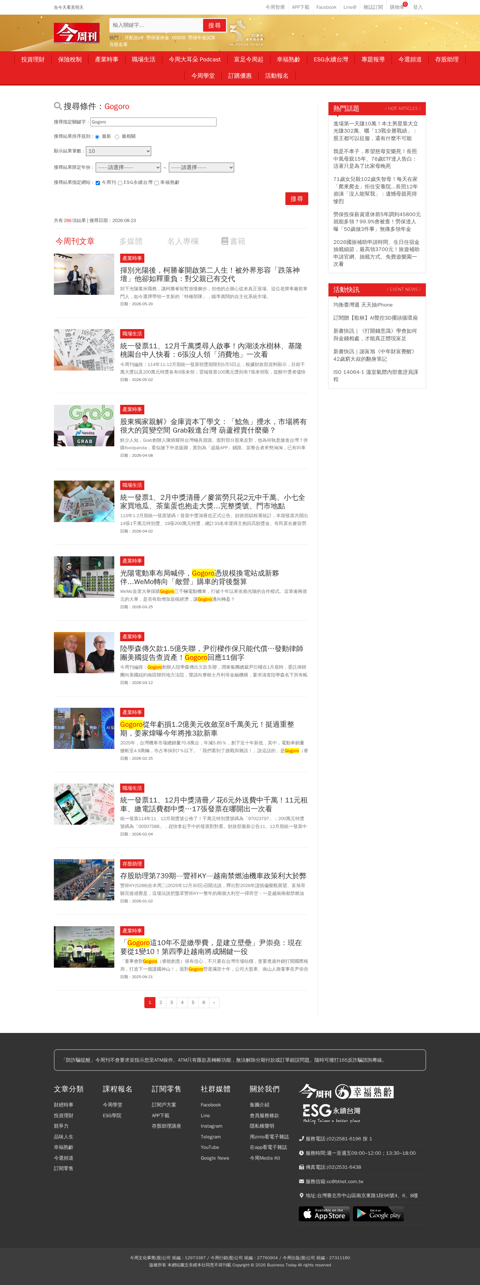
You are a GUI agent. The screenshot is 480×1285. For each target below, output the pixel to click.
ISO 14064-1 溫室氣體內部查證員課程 (375, 376)
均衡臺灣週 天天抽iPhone (363, 305)
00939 (178, 37)
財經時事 (63, 1105)
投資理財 (63, 1115)
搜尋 (214, 25)
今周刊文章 (75, 241)
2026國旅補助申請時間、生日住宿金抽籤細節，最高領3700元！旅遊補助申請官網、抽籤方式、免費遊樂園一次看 (376, 253)
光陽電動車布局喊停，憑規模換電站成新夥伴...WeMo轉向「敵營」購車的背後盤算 (199, 577)
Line (205, 1115)
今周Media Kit (265, 1158)
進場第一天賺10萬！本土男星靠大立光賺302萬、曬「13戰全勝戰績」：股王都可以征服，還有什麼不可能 (375, 131)
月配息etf (133, 37)
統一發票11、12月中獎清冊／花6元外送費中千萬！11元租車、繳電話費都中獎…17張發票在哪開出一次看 (214, 804)
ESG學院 (112, 1115)
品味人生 (63, 1137)
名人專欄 (183, 241)
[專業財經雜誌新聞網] (77, 33)
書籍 (238, 241)
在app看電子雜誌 (268, 1147)
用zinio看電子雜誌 (269, 1137)
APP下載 (160, 1115)
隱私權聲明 (262, 1126)
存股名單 (118, 44)
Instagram (211, 1126)
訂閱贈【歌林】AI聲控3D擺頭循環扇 (375, 318)
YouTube (210, 1147)
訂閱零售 (63, 1168)
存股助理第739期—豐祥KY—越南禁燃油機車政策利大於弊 (213, 876)
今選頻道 (63, 1158)
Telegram (211, 1137)
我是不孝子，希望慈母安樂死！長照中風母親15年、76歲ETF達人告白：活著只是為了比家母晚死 (375, 158)
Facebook (211, 1105)
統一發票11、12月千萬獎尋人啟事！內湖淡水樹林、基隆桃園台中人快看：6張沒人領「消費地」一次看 (211, 350)
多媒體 (131, 241)
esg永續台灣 (138, 182)
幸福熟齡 (170, 182)
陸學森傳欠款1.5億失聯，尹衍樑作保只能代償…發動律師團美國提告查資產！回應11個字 (211, 653)
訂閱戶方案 (164, 1105)
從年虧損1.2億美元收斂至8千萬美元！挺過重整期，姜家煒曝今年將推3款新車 (207, 729)
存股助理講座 (166, 1126)
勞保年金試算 (202, 37)
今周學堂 (112, 1105)
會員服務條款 (264, 1115)
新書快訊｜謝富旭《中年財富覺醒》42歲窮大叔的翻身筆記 (375, 355)
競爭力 (61, 1126)
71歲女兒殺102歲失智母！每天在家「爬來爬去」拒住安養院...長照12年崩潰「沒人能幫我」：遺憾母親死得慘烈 (375, 190)
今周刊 (109, 182)
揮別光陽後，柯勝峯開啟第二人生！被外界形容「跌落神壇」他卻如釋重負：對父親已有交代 (210, 274)
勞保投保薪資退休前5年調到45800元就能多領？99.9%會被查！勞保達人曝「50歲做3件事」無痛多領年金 (377, 221)
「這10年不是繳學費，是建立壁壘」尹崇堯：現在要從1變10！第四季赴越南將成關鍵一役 (211, 947)
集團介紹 (259, 1105)
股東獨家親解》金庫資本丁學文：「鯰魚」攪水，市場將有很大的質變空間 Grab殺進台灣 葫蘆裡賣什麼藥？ (213, 426)
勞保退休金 (157, 37)
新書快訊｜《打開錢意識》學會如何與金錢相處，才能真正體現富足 (375, 334)
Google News (215, 1158)
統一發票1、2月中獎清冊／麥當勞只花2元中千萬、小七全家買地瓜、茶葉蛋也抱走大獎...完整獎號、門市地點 (212, 502)
